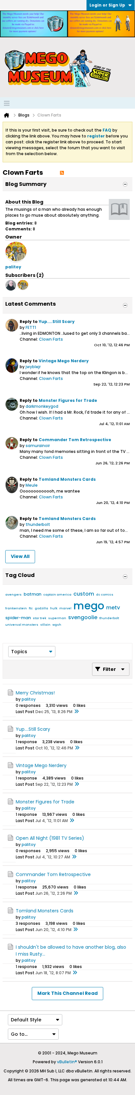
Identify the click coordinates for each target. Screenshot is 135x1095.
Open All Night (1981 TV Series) (50, 838)
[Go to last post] (76, 712)
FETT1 (31, 327)
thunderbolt (38, 524)
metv (113, 607)
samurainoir (38, 445)
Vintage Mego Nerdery (64, 361)
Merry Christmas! (35, 693)
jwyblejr (33, 366)
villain (45, 625)
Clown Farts (51, 339)
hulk (53, 608)
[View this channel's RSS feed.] (62, 172)
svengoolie (82, 617)
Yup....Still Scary (57, 321)
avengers (13, 595)
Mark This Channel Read (67, 993)
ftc (31, 608)
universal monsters (21, 625)
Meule (32, 485)
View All (20, 556)
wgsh (56, 625)
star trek (39, 618)
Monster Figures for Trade (68, 400)
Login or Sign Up (107, 5)
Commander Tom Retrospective (75, 439)
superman (57, 618)
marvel (65, 608)
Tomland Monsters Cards (67, 479)
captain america (57, 595)
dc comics (104, 595)
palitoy (29, 699)
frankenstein (16, 608)
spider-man (18, 618)
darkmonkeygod (42, 406)
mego (88, 605)
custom (83, 594)
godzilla (41, 608)
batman (32, 594)
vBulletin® (67, 1062)
